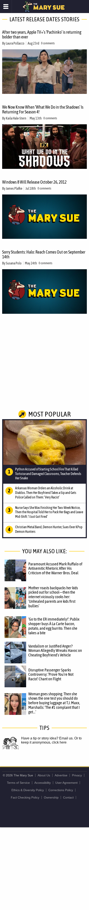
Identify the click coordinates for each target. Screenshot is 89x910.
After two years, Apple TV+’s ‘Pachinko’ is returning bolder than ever (41, 34)
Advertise (61, 775)
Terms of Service (18, 782)
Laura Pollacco (15, 43)
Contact (68, 797)
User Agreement (66, 782)
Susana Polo (14, 263)
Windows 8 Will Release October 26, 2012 (34, 181)
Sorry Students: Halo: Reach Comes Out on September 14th (43, 254)
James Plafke (14, 188)
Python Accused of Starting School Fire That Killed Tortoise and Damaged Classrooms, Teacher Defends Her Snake (48, 473)
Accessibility (42, 782)
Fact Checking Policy (25, 797)
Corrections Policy (60, 790)
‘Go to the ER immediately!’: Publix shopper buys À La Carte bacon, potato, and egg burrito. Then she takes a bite (53, 626)
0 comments (48, 43)
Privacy (77, 775)
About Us (44, 775)
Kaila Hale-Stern (16, 118)
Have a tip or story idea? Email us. (47, 738)
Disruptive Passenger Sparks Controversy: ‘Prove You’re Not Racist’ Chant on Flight (50, 674)
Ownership (51, 797)
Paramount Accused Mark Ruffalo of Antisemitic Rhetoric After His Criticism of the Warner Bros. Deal (55, 568)
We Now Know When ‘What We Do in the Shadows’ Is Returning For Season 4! (42, 109)
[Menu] (6, 6)
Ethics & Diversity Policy (27, 790)
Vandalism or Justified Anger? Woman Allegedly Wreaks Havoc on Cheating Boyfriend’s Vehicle (55, 651)
